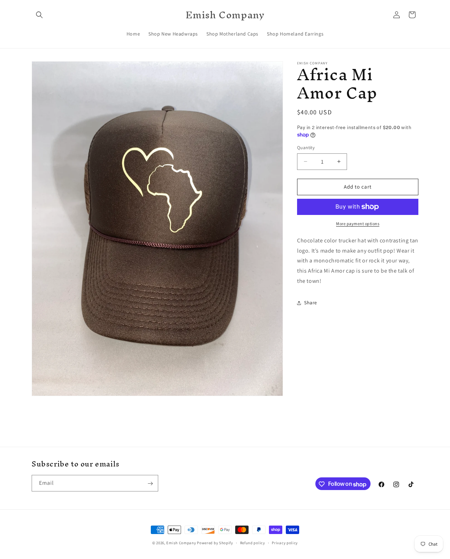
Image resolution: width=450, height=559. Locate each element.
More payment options (357, 223)
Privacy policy (285, 542)
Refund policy (252, 542)
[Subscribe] (150, 483)
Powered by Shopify (215, 542)
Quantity (306, 148)
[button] (39, 15)
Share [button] (310, 302)
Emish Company (181, 542)
